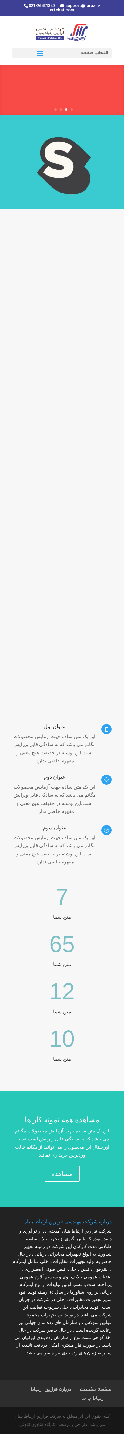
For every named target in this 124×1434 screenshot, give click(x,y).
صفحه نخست (96, 1389)
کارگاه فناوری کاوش (37, 1425)
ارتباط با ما (93, 1398)
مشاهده (62, 1173)
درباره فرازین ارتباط (50, 1389)
